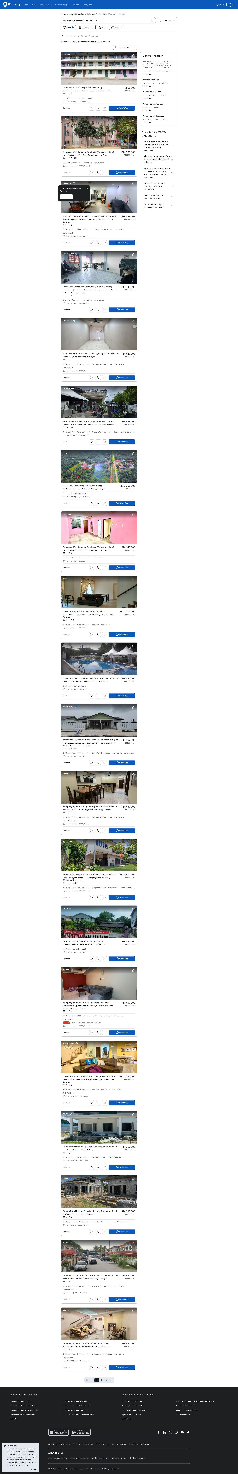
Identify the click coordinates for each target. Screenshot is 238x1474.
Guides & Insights (62, 5)
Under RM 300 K (162, 95)
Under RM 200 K (148, 95)
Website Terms (119, 1444)
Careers (76, 1444)
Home (63, 14)
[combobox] (107, 20)
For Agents (87, 5)
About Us (52, 1444)
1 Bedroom (146, 107)
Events (76, 5)
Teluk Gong (146, 83)
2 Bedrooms (157, 107)
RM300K (169, 71)
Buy (26, 5)
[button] (63, 35)
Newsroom (65, 1444)
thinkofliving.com (137, 1458)
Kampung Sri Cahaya (161, 83)
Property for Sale (76, 14)
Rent (34, 5)
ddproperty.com (119, 1458)
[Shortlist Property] (133, 55)
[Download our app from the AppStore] (58, 1432)
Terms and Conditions (139, 1444)
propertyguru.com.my (57, 1458)
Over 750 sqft (147, 119)
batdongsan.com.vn (100, 1458)
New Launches (45, 5)
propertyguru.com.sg (79, 1458)
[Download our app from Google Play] (81, 1432)
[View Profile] (66, 54)
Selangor (91, 14)
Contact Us (88, 1444)
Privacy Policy (102, 1444)
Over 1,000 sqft (160, 119)
